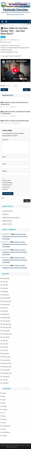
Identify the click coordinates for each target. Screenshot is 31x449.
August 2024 (5, 337)
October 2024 (6, 330)
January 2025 (6, 321)
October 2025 (6, 304)
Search (2, 198)
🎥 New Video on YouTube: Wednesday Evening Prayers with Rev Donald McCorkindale (27, 89)
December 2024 (6, 324)
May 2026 (5, 288)
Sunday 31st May (7, 224)
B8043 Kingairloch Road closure (11, 217)
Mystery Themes (21, 447)
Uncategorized (6, 426)
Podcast (4, 419)
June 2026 (5, 285)
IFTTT (8, 85)
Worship (4, 435)
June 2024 (5, 343)
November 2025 (6, 301)
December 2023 (6, 363)
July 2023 (5, 379)
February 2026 (6, 298)
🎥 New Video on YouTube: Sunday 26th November (15, 120)
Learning (4, 409)
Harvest (4, 406)
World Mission (6, 432)
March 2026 (5, 294)
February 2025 (6, 317)
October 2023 (6, 370)
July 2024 (5, 340)
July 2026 (5, 281)
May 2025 (5, 308)
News (4, 416)
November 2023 (6, 366)
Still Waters (5, 214)
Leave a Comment (6, 42)
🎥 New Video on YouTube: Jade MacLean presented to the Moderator (15, 112)
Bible (3, 396)
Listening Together (7, 211)
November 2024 (6, 327)
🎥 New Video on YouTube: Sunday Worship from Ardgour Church (14, 103)
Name (4, 157)
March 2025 (5, 314)
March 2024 (5, 353)
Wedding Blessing (7, 220)
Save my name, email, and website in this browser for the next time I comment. (7, 185)
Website (4, 171)
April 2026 (5, 291)
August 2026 (5, 278)
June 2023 (5, 383)
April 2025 (5, 311)
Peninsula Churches (15, 9)
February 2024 (6, 356)
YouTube (15, 85)
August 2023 (5, 376)
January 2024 (6, 360)
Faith (3, 403)
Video (3, 37)
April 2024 (5, 350)
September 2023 (7, 373)
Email (4, 164)
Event (4, 399)
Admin (4, 393)
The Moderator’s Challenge (5, 89)
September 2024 (7, 334)
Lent (3, 412)
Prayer (4, 422)
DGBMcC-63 (16, 39)
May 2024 (5, 347)
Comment (5, 139)
